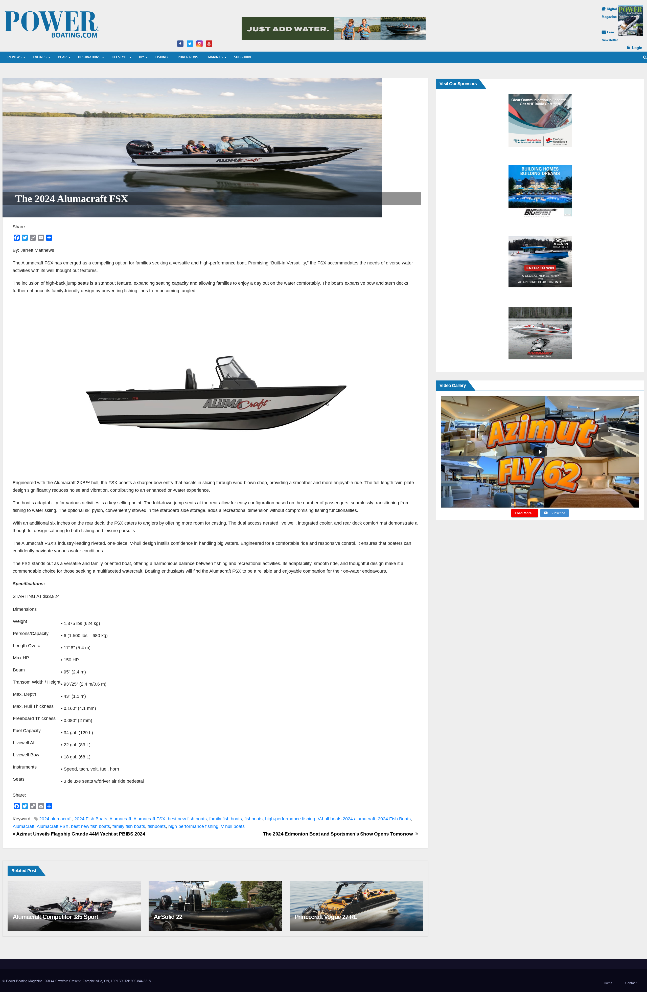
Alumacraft (120, 818)
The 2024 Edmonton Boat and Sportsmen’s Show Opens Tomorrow (339, 834)
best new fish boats (187, 818)
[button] (645, 57)
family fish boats (225, 818)
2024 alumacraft (55, 818)
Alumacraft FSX (149, 818)
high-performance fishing (290, 818)
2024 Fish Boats (90, 818)
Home (608, 983)
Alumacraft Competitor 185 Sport (55, 916)
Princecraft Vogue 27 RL (326, 916)
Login (637, 48)
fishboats (253, 818)
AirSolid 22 (168, 916)
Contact (631, 983)
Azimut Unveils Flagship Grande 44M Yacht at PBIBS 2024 (80, 834)
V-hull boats (329, 818)
